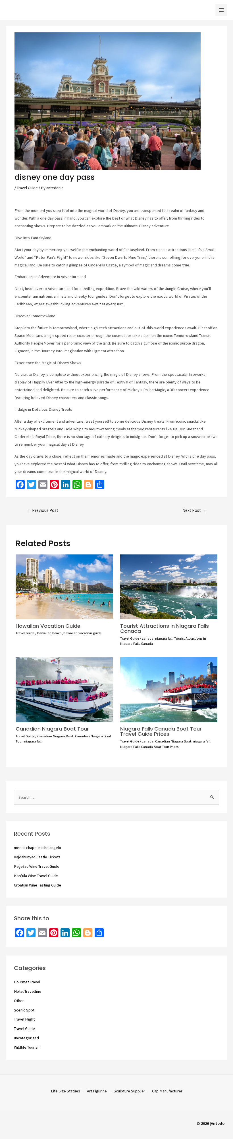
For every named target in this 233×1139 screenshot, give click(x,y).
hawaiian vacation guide (82, 633)
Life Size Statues (67, 1091)
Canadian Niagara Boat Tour (52, 728)
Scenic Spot (24, 1010)
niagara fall (163, 638)
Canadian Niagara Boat (55, 736)
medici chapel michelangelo (37, 847)
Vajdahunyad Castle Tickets (37, 857)
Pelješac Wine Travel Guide (36, 866)
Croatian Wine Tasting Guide (37, 885)
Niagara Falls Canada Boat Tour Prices (149, 746)
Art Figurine (98, 1091)
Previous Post (42, 510)
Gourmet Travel (27, 981)
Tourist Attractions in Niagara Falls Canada (164, 628)
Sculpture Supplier (131, 1091)
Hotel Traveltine (27, 991)
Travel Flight (24, 1019)
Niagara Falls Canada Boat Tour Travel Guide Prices (161, 731)
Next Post (194, 510)
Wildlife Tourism (27, 1047)
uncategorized (26, 1037)
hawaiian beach (49, 633)
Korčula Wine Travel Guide (36, 875)
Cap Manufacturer (167, 1091)
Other (19, 1000)
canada (147, 638)
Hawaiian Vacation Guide (48, 625)
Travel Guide (27, 187)
